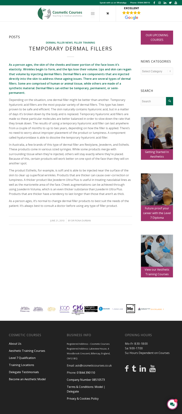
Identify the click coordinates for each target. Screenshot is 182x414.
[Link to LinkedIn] (165, 2)
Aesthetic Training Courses (27, 351)
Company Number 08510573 (86, 380)
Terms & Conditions (80, 387)
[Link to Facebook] (154, 2)
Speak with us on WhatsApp (113, 2)
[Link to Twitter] (170, 2)
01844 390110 (86, 373)
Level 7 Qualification (22, 358)
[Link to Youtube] (175, 2)
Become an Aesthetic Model (27, 379)
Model (99, 387)
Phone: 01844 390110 (140, 2)
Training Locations (21, 365)
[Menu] (93, 13)
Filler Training (84, 42)
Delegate (73, 391)
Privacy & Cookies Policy (83, 398)
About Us (15, 344)
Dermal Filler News (59, 42)
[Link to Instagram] (159, 2)
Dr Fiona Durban (81, 220)
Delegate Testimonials (24, 372)
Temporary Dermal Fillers (70, 48)
